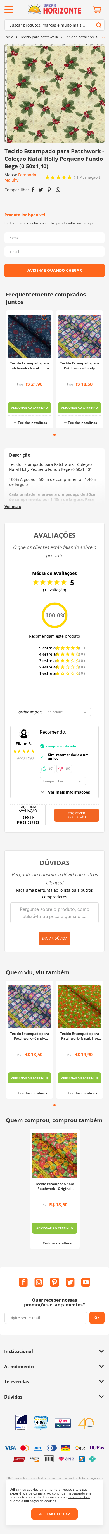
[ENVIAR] (54, 270)
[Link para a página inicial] (8, 37)
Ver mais (12, 506)
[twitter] (41, 190)
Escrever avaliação (76, 815)
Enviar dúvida (54, 938)
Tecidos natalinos (79, 37)
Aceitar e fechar (54, 1514)
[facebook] (33, 189)
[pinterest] (49, 189)
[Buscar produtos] (98, 25)
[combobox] (54, 25)
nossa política (79, 1497)
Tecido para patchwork (39, 37)
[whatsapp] (58, 189)
